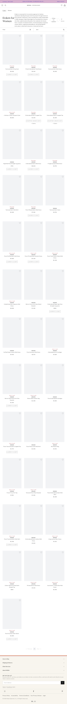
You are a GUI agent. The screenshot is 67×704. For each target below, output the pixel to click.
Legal (44, 695)
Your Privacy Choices (36, 695)
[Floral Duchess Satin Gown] (12, 614)
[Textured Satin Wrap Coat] (12, 49)
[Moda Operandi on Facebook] (33, 691)
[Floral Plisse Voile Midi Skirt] (33, 427)
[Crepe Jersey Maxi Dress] (55, 519)
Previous (30, 648)
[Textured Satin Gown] (55, 190)
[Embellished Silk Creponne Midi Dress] (12, 284)
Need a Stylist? (60, 1)
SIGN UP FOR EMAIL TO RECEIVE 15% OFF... (33, 1)
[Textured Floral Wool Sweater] (33, 473)
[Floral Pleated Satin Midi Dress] (33, 190)
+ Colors (33, 123)
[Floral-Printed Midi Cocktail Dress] (33, 236)
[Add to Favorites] (20, 36)
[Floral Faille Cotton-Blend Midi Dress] (55, 236)
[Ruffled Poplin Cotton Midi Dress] (12, 332)
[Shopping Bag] (65, 5)
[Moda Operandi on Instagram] (5, 691)
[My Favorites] (61, 5)
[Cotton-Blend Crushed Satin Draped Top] (12, 566)
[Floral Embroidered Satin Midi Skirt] (55, 473)
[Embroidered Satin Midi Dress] (33, 144)
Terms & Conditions (24, 695)
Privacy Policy (6, 695)
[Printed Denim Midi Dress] (33, 566)
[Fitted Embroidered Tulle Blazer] (33, 49)
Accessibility (14, 695)
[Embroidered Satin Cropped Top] (33, 96)
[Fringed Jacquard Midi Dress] (55, 144)
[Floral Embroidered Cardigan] (55, 379)
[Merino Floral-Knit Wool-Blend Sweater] (33, 284)
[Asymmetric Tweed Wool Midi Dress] (55, 566)
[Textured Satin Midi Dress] (55, 49)
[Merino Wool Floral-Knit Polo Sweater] (12, 379)
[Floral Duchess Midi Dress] (33, 332)
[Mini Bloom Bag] (55, 427)
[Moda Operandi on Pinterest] (62, 691)
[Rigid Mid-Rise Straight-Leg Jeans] (12, 144)
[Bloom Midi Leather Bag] (33, 379)
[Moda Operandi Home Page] (33, 5)
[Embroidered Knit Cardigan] (55, 332)
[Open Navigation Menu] (2, 5)
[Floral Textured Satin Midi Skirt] (12, 519)
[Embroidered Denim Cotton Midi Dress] (33, 519)
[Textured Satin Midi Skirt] (12, 190)
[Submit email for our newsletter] (62, 682)
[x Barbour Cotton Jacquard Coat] (12, 96)
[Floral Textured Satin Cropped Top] (12, 427)
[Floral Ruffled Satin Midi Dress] (12, 236)
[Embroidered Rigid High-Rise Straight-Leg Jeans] (55, 284)
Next (38, 648)
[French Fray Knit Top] (12, 473)
